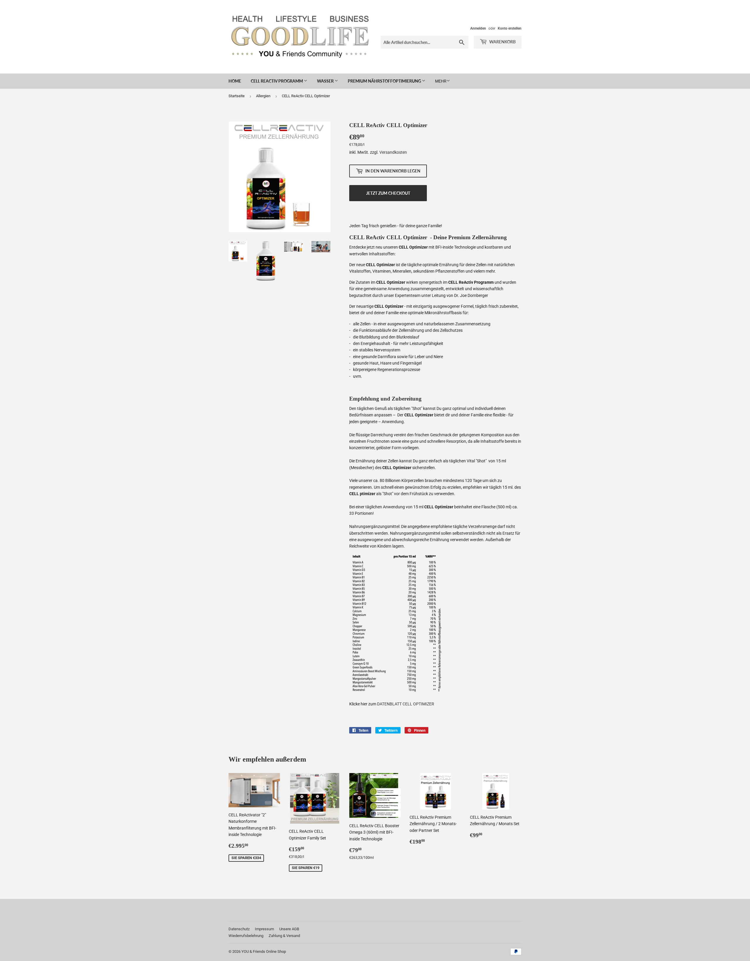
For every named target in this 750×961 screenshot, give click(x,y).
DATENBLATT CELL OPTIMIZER (405, 704)
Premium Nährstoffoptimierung (385, 80)
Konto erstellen (509, 28)
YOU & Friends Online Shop (263, 951)
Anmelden (478, 28)
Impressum (264, 929)
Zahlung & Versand (284, 935)
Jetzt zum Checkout (388, 193)
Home (235, 80)
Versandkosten (393, 152)
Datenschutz (239, 929)
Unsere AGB (289, 929)
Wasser (326, 80)
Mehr (440, 81)
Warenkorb (502, 41)
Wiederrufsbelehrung (246, 935)
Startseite (237, 96)
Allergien (263, 96)
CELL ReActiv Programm (277, 80)
